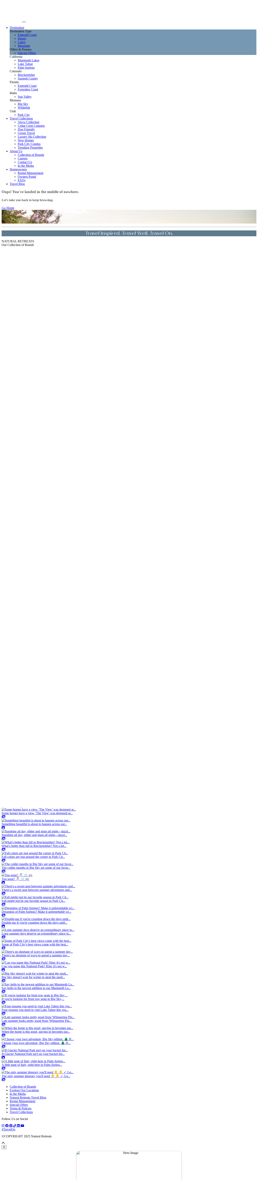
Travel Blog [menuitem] (17, 184)
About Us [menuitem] (16, 151)
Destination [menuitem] (17, 27)
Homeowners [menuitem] (18, 169)
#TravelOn (8, 1129)
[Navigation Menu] (24, 21)
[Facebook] (7, 1125)
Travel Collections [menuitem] (21, 118)
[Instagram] (3, 1125)
